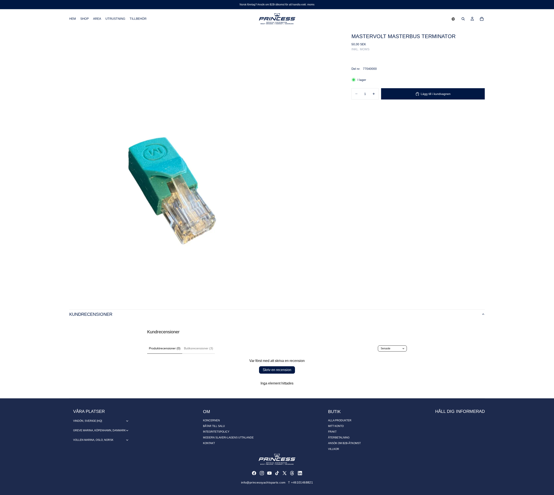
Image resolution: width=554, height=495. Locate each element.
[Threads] (292, 473)
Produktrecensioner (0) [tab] (164, 348)
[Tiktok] (277, 473)
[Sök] (463, 19)
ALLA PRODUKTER (339, 420)
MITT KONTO (336, 426)
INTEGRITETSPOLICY (216, 431)
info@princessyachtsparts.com (263, 482)
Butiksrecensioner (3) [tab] (198, 348)
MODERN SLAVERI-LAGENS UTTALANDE (228, 437)
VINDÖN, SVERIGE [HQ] (87, 420)
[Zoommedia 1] (205, 164)
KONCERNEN (211, 420)
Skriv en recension (277, 370)
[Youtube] (269, 473)
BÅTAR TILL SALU (214, 426)
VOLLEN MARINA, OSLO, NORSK (93, 439)
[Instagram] (261, 473)
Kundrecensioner (90, 314)
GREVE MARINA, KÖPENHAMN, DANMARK (99, 430)
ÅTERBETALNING (338, 437)
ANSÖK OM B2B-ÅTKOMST (344, 443)
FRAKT (332, 431)
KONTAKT (209, 443)
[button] (453, 19)
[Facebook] (254, 473)
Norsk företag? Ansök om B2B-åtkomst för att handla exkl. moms (277, 4)
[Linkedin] (300, 473)
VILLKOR (333, 449)
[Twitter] (284, 473)
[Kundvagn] (481, 19)
